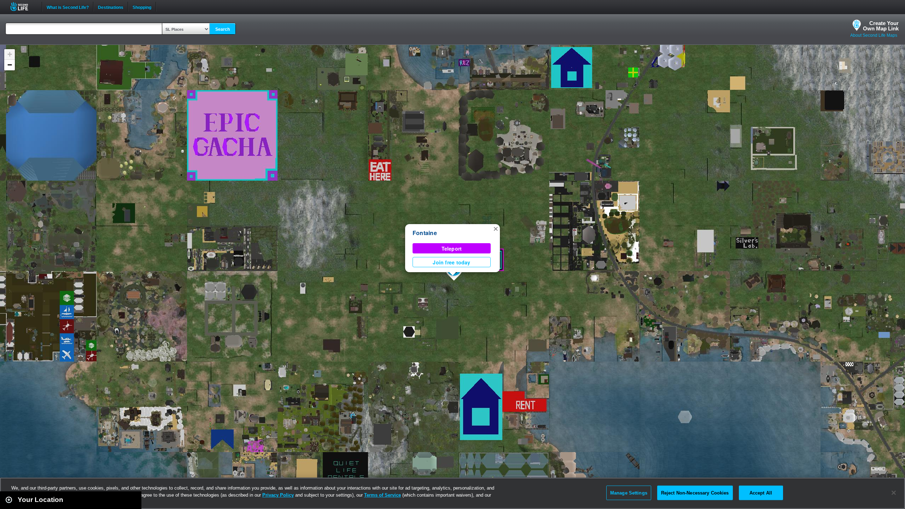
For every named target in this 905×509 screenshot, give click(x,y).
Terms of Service (382, 495)
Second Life (23, 6)
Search (222, 29)
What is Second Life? (68, 6)
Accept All (760, 492)
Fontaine (425, 233)
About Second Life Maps (873, 35)
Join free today (451, 262)
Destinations (110, 6)
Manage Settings (628, 492)
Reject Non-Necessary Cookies (695, 492)
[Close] (893, 493)
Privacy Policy (278, 495)
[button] (495, 228)
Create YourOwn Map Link (881, 25)
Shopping (142, 6)
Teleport (452, 248)
